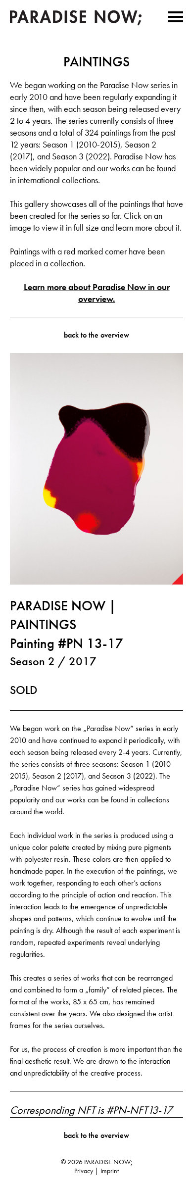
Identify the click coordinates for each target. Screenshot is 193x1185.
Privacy (83, 1170)
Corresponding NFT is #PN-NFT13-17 (91, 1110)
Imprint (109, 1170)
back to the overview (96, 335)
